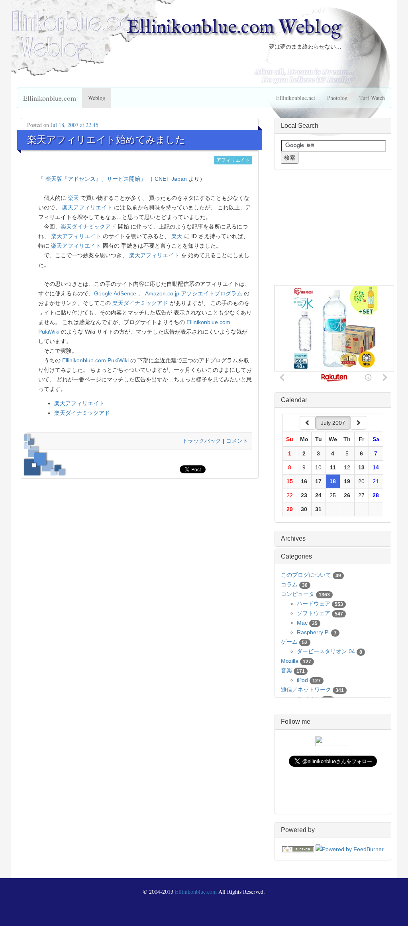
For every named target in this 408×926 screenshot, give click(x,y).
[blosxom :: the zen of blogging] (298, 849)
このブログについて (306, 575)
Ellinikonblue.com (49, 98)
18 (333, 481)
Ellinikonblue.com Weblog (233, 28)
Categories (296, 556)
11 (333, 467)
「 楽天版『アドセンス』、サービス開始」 (92, 179)
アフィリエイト (233, 160)
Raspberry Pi (313, 632)
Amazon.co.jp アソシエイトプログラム (193, 293)
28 (376, 495)
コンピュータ (297, 594)
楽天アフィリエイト (87, 207)
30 (304, 509)
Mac (302, 622)
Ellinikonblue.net (295, 98)
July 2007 (333, 423)
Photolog (337, 98)
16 (304, 481)
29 (289, 509)
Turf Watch (372, 98)
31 (318, 509)
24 (318, 495)
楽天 (73, 198)
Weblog (96, 98)
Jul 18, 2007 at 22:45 (74, 125)
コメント (237, 441)
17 (318, 481)
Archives (293, 538)
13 (361, 467)
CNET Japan (171, 179)
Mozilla (289, 661)
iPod (302, 680)
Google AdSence (115, 293)
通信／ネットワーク (306, 689)
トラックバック (201, 441)
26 (347, 495)
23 (304, 495)
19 (347, 481)
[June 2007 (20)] (308, 423)
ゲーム (289, 642)
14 (376, 467)
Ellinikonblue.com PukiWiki (95, 360)
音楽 (286, 670)
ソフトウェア (313, 613)
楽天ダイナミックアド (88, 226)
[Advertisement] (334, 227)
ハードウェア (313, 603)
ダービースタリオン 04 (326, 651)
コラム (289, 584)
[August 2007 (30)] (358, 423)
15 (289, 481)
